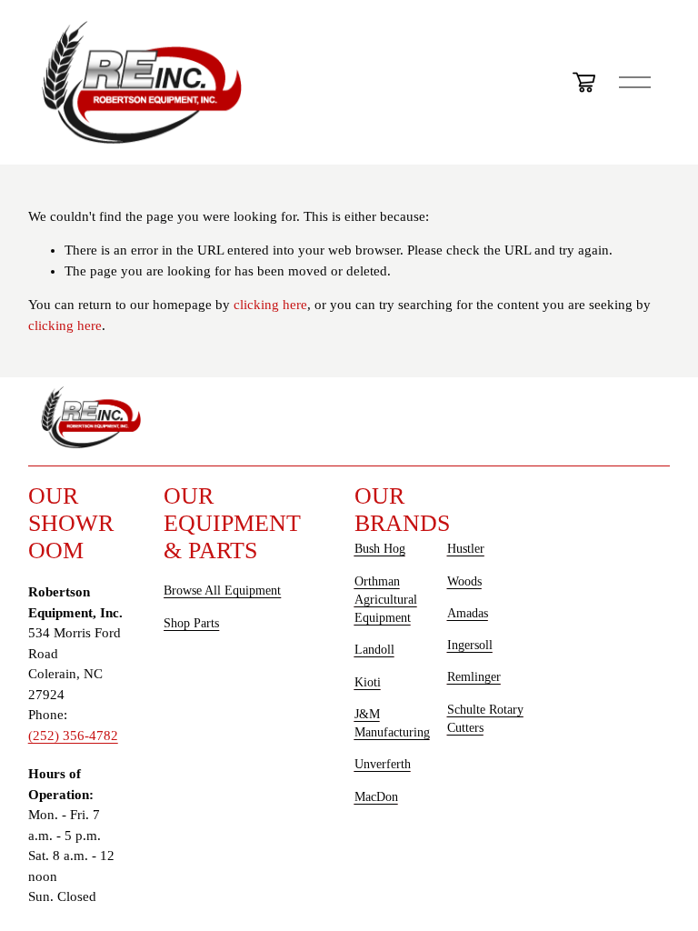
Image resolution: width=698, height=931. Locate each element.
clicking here (270, 304)
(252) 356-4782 (73, 735)
